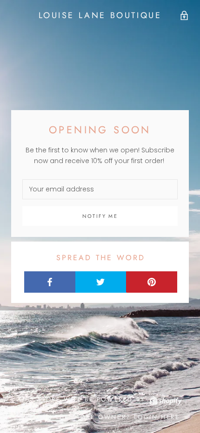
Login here (157, 417)
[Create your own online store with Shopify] (165, 399)
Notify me (100, 216)
